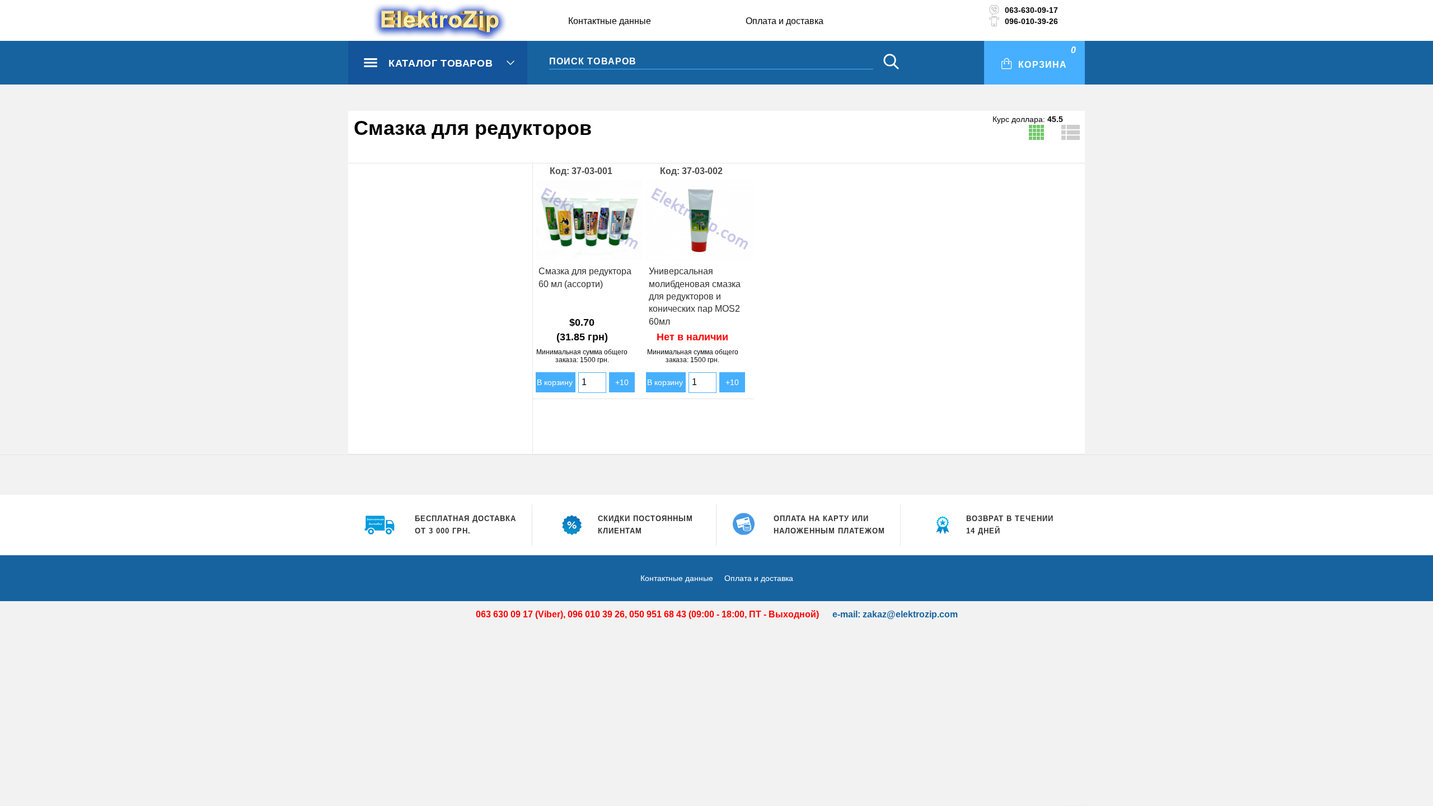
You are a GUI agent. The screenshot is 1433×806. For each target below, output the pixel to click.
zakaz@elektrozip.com (910, 614)
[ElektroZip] (418, 22)
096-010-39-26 (1031, 21)
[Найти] (891, 63)
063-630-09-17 (1031, 10)
